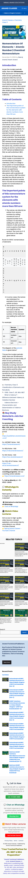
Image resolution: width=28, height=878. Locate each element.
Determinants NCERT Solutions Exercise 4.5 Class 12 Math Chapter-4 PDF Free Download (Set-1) (6, 570)
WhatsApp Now (14, 816)
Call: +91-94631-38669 (14, 797)
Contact (20, 840)
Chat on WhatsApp (11, 506)
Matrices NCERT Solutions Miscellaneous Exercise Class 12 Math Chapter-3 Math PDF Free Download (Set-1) (6, 621)
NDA (19, 392)
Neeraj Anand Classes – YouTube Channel (11, 530)
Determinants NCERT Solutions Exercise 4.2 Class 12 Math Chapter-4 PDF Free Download (6, 603)
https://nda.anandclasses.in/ (12, 451)
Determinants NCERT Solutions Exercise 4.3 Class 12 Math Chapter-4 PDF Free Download (21, 587)
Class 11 (11, 392)
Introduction (10, 104)
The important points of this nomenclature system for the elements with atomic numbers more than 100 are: (15, 110)
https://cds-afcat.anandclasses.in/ (10, 464)
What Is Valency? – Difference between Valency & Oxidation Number (13, 397)
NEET (23, 392)
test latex (2, 543)
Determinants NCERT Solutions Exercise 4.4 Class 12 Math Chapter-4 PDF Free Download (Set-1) (6, 587)
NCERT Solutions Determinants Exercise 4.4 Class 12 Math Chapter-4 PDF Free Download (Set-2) (21, 570)
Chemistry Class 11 (11, 385)
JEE (16, 392)
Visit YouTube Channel (14, 835)
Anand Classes (7, 20)
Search (2, 629)
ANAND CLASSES (9, 8)
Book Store (7, 662)
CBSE (6, 392)
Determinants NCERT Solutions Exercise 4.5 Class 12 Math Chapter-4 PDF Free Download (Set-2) (21, 554)
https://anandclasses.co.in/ (14, 476)
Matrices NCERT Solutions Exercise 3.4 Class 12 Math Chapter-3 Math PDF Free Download (21, 620)
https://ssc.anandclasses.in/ (12, 457)
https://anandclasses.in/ (11, 444)
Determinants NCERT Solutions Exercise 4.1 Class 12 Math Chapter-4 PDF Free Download (21, 603)
